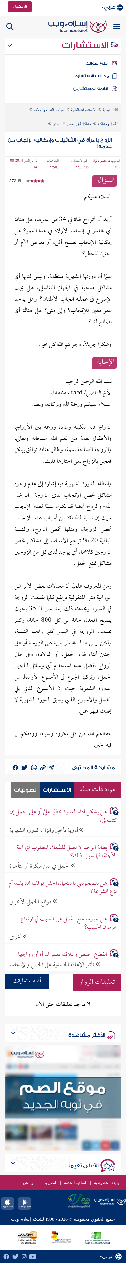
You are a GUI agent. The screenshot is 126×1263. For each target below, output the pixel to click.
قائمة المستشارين (90, 88)
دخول (18, 6)
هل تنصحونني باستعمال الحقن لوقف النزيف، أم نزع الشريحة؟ (63, 887)
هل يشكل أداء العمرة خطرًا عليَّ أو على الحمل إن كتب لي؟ (63, 816)
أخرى (16, 937)
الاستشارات (86, 45)
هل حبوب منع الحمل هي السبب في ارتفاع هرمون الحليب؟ (69, 923)
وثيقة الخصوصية (107, 1183)
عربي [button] (109, 7)
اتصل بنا (49, 1183)
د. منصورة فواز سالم (106, 164)
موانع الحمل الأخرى (31, 901)
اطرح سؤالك (97, 63)
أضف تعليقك (27, 981)
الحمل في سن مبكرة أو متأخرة (40, 866)
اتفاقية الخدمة (75, 1183)
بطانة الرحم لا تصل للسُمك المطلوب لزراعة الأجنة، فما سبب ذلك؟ (67, 852)
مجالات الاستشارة (92, 76)
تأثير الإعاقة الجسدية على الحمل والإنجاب (52, 964)
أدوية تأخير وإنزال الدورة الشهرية (44, 830)
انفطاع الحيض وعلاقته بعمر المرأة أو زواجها (62, 954)
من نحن (29, 1183)
